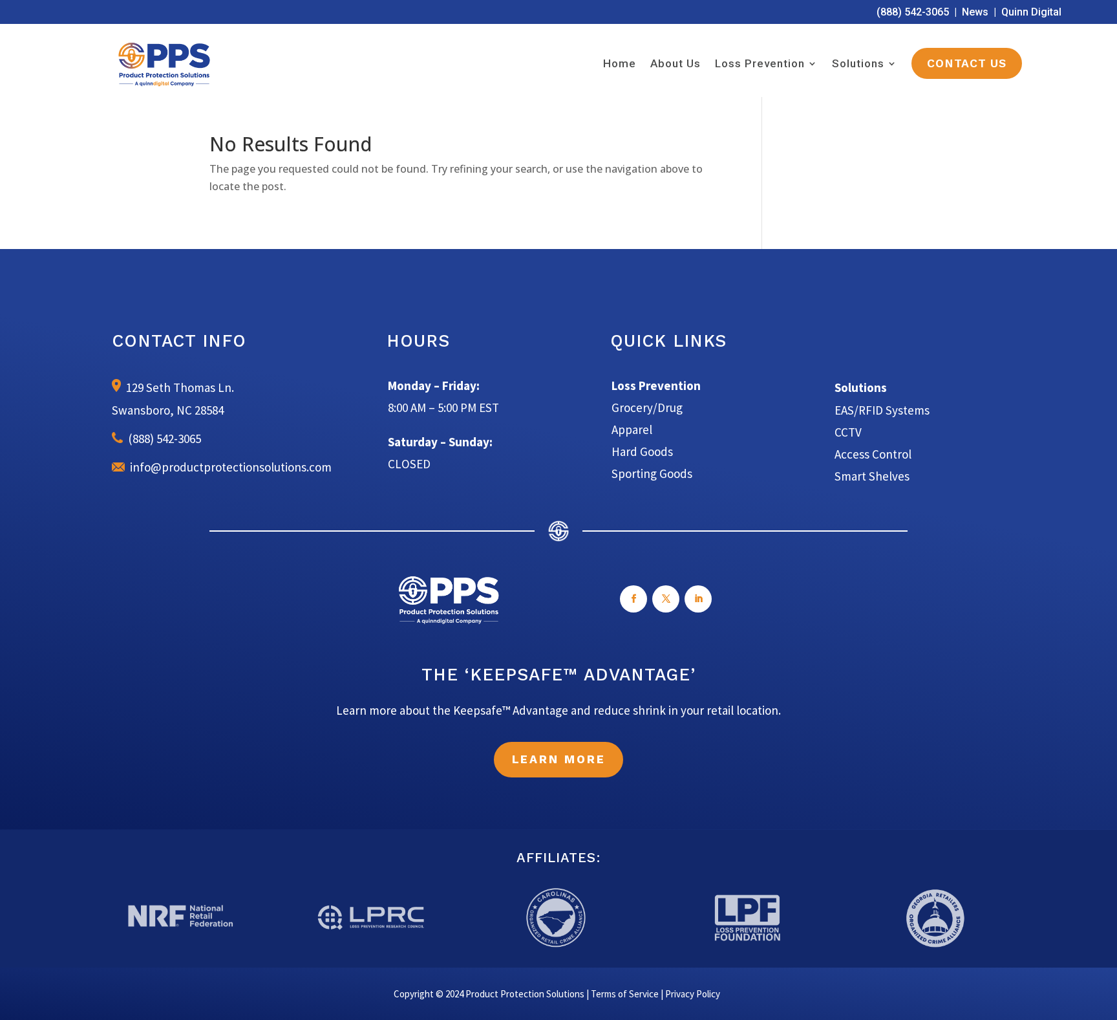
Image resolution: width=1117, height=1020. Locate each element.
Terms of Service (625, 994)
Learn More (559, 759)
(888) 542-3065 (913, 12)
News (975, 12)
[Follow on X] (665, 599)
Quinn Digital (1031, 12)
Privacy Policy (692, 994)
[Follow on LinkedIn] (698, 599)
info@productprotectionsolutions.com (228, 467)
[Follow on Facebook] (633, 599)
